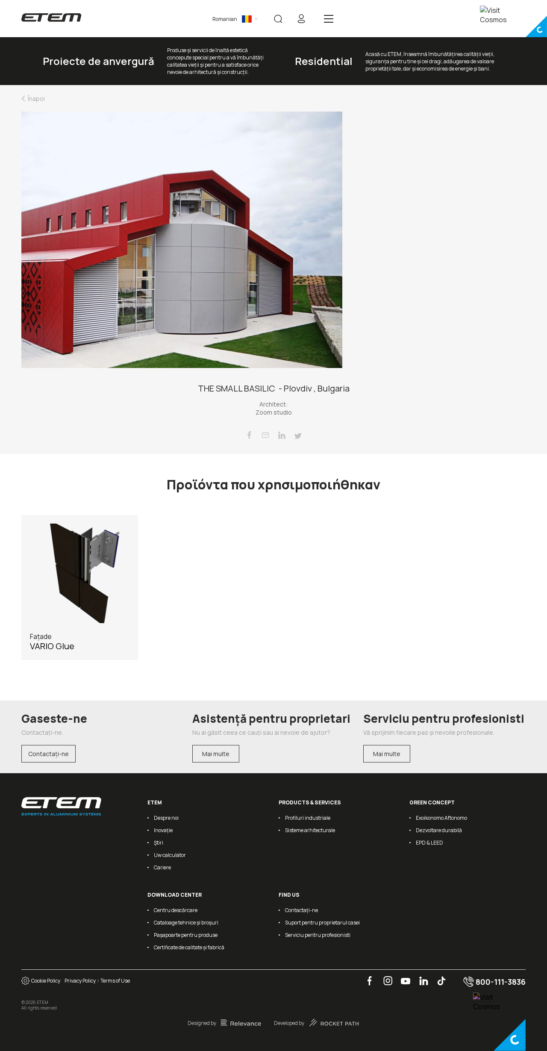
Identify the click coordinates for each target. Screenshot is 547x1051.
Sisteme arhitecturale (310, 830)
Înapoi (36, 98)
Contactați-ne (48, 754)
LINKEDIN (420, 976)
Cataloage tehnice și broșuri (186, 922)
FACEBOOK (366, 976)
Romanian (224, 19)
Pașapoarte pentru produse (186, 935)
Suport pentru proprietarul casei (322, 922)
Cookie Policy (44, 980)
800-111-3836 (500, 982)
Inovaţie (163, 830)
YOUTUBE (403, 976)
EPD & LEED (429, 842)
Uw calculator (170, 855)
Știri (158, 842)
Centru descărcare (175, 910)
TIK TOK (438, 976)
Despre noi (166, 817)
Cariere (162, 867)
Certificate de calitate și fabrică (189, 947)
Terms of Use (115, 980)
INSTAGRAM (385, 976)
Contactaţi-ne (301, 910)
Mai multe (215, 754)
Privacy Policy (80, 980)
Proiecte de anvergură (98, 61)
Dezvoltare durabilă (439, 830)
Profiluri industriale (307, 817)
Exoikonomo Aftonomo (441, 817)
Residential (324, 61)
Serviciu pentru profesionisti (317, 935)
